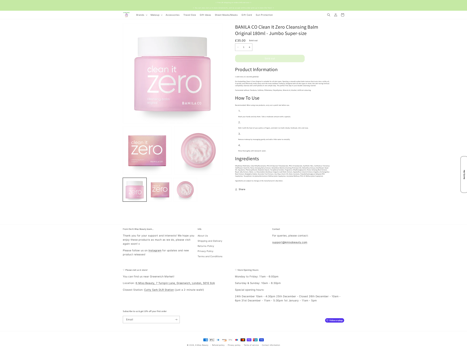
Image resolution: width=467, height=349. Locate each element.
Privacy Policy (205, 251)
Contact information (271, 345)
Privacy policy (234, 345)
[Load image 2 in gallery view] (160, 190)
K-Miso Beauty (201, 345)
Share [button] (242, 189)
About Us (203, 235)
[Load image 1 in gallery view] (135, 190)
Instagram (155, 250)
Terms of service (251, 345)
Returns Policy (206, 246)
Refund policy (218, 345)
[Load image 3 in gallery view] (185, 190)
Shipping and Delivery (210, 241)
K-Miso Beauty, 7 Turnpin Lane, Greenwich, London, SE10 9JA (175, 283)
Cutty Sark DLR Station (159, 289)
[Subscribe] (176, 319)
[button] (142, 15)
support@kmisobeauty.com (289, 242)
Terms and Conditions (210, 256)
